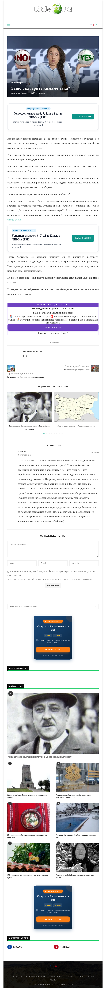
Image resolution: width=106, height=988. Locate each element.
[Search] (97, 25)
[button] (11, 413)
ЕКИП (80, 976)
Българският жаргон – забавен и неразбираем (77, 426)
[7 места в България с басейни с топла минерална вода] (77, 817)
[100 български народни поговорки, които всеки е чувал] (28, 857)
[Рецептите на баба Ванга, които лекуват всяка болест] (77, 857)
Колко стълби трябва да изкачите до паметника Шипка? (27, 796)
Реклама (70, 976)
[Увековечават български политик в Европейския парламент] (29, 407)
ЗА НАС (90, 976)
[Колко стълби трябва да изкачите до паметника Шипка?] (28, 777)
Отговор (95, 452)
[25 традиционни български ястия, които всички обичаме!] (28, 817)
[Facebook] (91, 25)
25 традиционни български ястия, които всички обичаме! (27, 836)
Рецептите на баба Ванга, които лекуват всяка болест (75, 876)
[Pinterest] (93, 25)
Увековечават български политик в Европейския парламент (39, 756)
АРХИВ (53, 980)
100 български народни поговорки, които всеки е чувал (27, 876)
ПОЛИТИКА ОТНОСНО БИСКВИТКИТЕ (29, 976)
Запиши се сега (53, 649)
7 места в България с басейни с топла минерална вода (76, 836)
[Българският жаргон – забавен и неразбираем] (76, 407)
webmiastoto (14, 219)
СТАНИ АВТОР (56, 976)
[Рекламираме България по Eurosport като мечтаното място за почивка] (77, 777)
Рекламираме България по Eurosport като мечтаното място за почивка (73, 796)
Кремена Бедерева (20, 93)
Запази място (83, 116)
